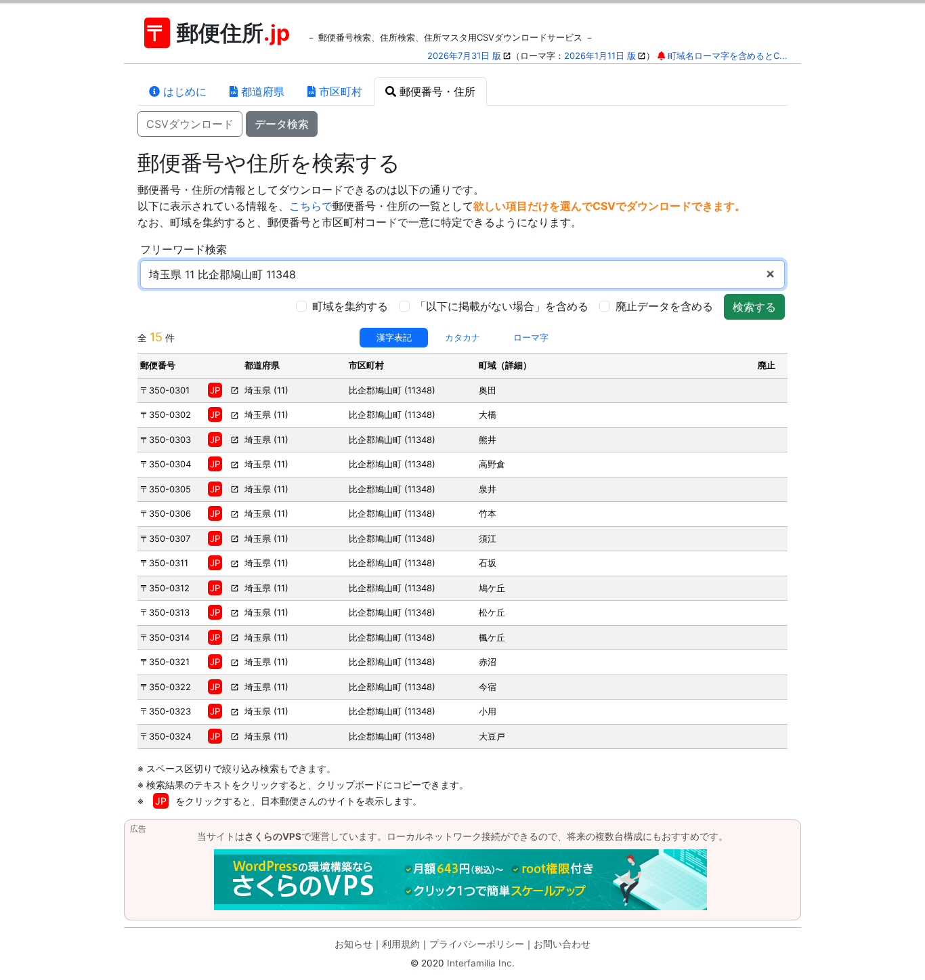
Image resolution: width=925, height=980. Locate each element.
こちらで (310, 206)
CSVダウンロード (190, 124)
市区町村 (339, 91)
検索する (754, 307)
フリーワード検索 (183, 249)
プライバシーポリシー (476, 944)
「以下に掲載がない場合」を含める (501, 306)
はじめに (183, 91)
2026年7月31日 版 (464, 55)
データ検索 (282, 124)
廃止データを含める (664, 306)
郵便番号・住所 (435, 91)
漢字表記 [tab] (394, 337)
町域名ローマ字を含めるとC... (728, 55)
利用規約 (401, 944)
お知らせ (353, 944)
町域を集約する (350, 306)
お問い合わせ (562, 944)
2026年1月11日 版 (600, 55)
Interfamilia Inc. (481, 963)
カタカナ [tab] (462, 337)
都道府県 (261, 91)
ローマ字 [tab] (530, 337)
